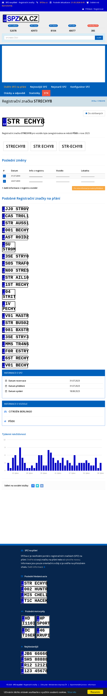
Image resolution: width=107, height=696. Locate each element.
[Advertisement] (53, 64)
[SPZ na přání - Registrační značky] (21, 18)
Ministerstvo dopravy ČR (58, 685)
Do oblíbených (95, 113)
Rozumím (95, 692)
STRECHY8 (101, 101)
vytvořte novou (72, 559)
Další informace (35, 567)
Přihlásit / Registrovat (94, 9)
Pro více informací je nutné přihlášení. (88, 188)
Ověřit (99, 38)
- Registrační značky (20, 2)
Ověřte (30, 559)
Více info (71, 692)
